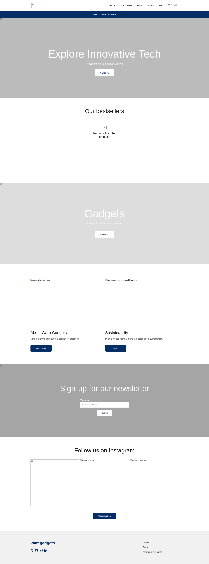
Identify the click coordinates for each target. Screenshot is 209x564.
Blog (160, 5)
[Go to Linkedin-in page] (45, 550)
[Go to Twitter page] (31, 550)
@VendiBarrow (104, 516)
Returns (146, 547)
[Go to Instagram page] (41, 550)
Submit (104, 413)
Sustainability (126, 5)
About (139, 5)
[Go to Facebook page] (36, 550)
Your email (85, 400)
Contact (150, 5)
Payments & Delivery (153, 552)
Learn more (41, 348)
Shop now (104, 73)
